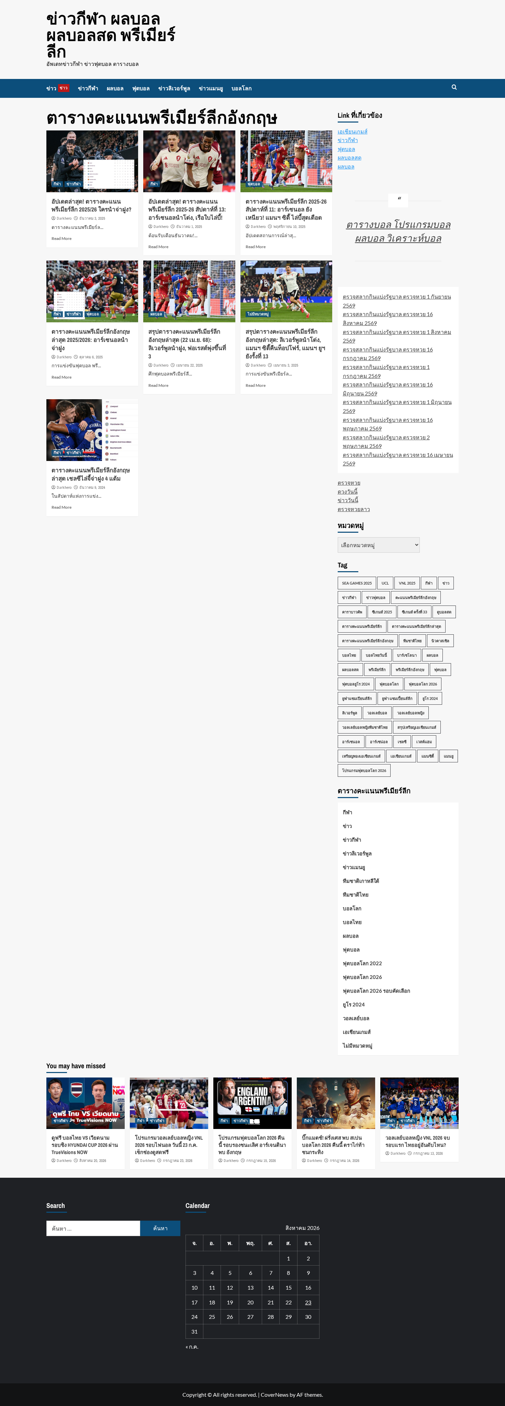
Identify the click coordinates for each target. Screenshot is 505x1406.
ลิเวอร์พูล (349, 713)
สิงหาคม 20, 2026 (92, 1160)
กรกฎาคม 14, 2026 (344, 1160)
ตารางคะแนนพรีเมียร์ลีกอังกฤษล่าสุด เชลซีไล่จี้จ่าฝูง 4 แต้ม (91, 474)
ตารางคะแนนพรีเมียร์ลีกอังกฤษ (367, 640)
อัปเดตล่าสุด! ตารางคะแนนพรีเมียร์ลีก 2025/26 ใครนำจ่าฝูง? (92, 205)
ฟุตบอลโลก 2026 (423, 684)
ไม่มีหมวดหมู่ (258, 314)
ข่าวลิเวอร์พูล (174, 88)
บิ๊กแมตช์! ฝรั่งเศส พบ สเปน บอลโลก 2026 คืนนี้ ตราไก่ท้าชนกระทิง (333, 1145)
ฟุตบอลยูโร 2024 (356, 684)
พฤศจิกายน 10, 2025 (289, 226)
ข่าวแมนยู (211, 88)
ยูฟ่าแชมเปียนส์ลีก (357, 698)
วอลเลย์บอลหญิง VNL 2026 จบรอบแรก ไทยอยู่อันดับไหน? (417, 1141)
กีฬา (57, 184)
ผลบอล (115, 88)
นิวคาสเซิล (440, 640)
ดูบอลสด (444, 612)
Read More (61, 238)
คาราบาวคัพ (352, 612)
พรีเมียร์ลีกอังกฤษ (410, 669)
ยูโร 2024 (430, 698)
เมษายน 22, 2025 (189, 365)
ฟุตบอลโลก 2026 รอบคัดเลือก (376, 991)
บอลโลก (242, 88)
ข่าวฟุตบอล (375, 597)
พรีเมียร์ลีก (377, 669)
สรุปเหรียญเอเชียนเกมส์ (416, 727)
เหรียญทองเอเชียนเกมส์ (361, 756)
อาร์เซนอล (351, 741)
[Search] (454, 87)
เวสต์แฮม (424, 741)
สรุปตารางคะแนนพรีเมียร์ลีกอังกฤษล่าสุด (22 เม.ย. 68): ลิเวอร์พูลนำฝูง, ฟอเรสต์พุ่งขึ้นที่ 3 (187, 343)
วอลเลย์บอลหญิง (410, 713)
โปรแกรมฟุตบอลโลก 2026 (364, 770)
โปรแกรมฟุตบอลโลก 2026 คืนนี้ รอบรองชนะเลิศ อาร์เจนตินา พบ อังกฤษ (252, 1145)
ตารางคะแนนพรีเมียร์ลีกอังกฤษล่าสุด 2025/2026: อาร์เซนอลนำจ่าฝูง (91, 339)
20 (250, 1302)
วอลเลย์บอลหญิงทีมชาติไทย (365, 727)
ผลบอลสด (349, 157)
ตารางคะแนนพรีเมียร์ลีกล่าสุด (416, 626)
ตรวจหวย (349, 482)
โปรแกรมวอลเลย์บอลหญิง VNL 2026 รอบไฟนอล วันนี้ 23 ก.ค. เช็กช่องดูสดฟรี (169, 1145)
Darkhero (64, 218)
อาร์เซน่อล (379, 741)
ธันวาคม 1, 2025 (189, 226)
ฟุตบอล (141, 88)
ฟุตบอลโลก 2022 (362, 963)
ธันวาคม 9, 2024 (92, 487)
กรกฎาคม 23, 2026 (177, 1160)
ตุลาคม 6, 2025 (91, 357)
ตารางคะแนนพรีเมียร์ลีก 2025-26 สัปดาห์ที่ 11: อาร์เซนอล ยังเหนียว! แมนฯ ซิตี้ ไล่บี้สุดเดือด (286, 209)
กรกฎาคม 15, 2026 (261, 1160)
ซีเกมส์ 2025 (382, 612)
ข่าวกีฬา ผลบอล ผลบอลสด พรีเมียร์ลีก (111, 34)
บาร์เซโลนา (407, 655)
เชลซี (402, 741)
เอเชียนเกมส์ (353, 131)
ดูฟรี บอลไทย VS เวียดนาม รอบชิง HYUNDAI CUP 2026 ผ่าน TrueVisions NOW (85, 1145)
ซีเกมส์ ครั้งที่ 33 (414, 612)
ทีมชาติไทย (412, 640)
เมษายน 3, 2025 (285, 365)
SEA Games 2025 (357, 583)
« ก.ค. (192, 1346)
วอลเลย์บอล (377, 713)
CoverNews (275, 1394)
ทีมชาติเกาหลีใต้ (361, 881)
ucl (385, 583)
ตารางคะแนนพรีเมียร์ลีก (362, 626)
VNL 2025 (407, 583)
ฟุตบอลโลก (389, 684)
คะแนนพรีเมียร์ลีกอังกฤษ (415, 597)
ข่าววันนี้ (348, 500)
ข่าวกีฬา (88, 88)
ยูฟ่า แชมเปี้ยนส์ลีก (397, 698)
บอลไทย (349, 655)
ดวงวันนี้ (348, 491)
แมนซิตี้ (428, 756)
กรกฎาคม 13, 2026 (428, 1153)
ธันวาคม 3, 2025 (92, 218)
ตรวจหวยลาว (354, 509)
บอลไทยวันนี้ (376, 655)
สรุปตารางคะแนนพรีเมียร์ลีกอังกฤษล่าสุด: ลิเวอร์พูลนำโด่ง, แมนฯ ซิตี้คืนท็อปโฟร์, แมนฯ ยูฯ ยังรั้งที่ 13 (285, 343)
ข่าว (57, 88)
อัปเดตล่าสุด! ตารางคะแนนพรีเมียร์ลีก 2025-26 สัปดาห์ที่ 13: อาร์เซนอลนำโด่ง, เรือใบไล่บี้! (187, 209)
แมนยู (448, 756)
